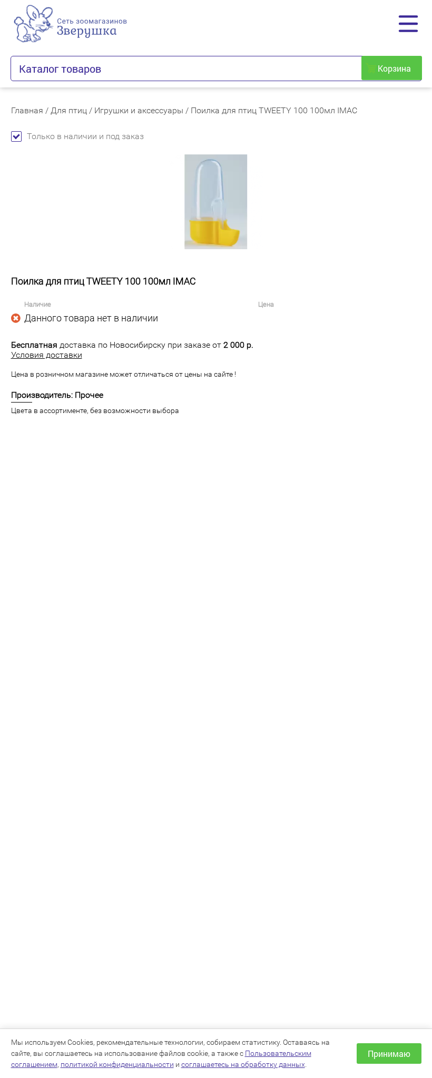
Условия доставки (46, 355)
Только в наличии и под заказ (85, 136)
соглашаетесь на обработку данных (243, 1064)
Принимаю (389, 1053)
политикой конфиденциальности (117, 1064)
